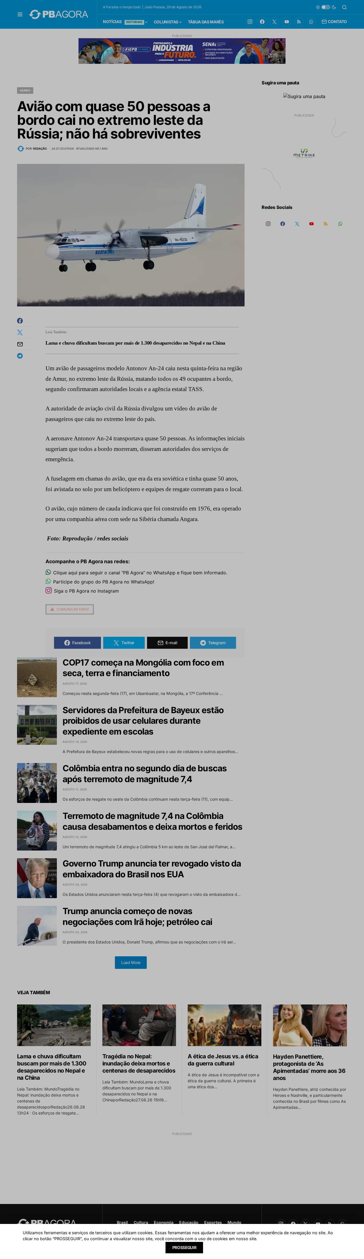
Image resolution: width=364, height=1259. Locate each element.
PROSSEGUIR (184, 1247)
